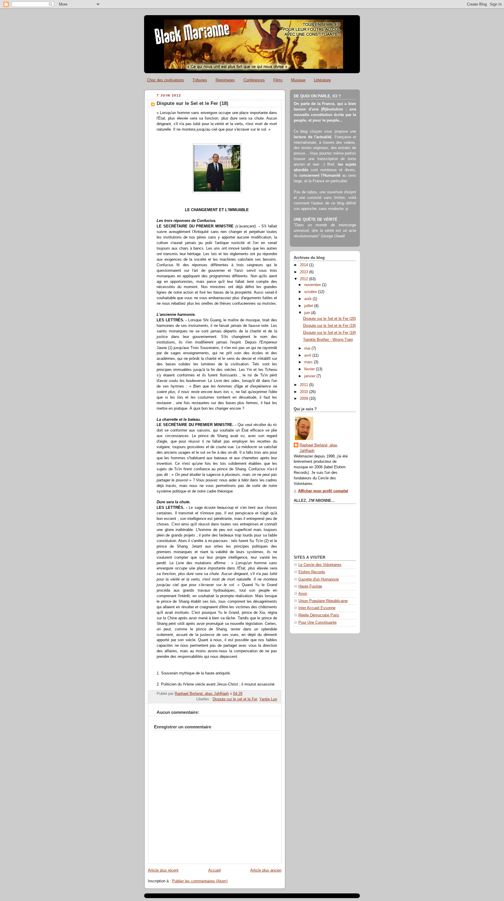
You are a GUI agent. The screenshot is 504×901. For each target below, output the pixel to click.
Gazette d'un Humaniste (318, 579)
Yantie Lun (268, 699)
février (310, 369)
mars (309, 362)
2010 (304, 392)
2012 (304, 279)
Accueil (214, 870)
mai (308, 348)
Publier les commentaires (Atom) (200, 881)
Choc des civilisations (165, 80)
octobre (311, 292)
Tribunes (199, 80)
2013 (304, 272)
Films (278, 80)
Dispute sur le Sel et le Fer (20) (329, 319)
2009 (304, 399)
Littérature (322, 80)
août (308, 299)
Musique (298, 80)
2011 (304, 385)
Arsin (302, 594)
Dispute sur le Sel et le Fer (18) (329, 333)
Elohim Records (311, 572)
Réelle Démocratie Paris (318, 615)
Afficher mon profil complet (323, 491)
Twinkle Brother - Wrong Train (328, 340)
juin (307, 313)
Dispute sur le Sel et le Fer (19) (329, 326)
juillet (309, 306)
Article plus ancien (265, 870)
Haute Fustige (310, 586)
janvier (310, 376)
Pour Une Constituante (317, 622)
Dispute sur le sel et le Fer (235, 699)
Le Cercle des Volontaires (320, 565)
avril (308, 355)
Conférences (254, 80)
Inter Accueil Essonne (316, 608)
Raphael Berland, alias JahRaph (318, 448)
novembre (313, 285)
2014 (304, 265)
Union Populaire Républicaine (323, 601)
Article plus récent (163, 870)
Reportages (225, 80)
